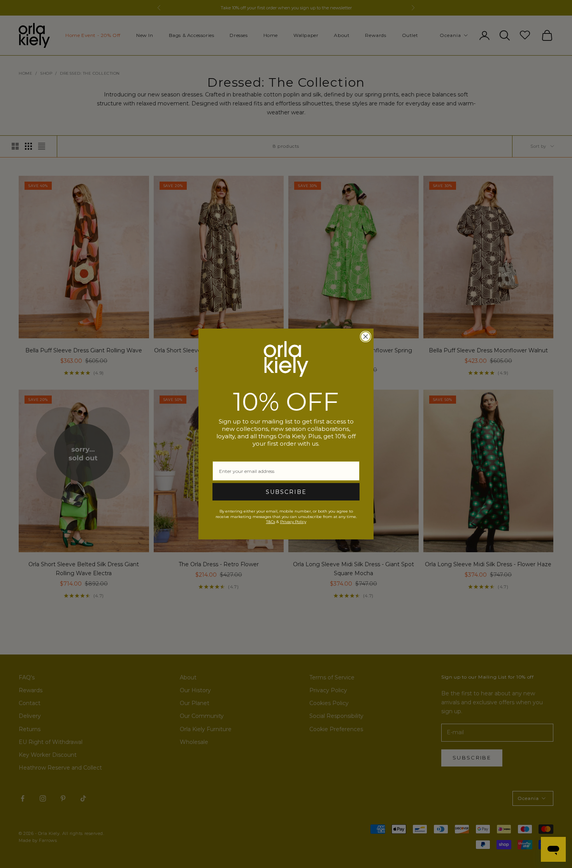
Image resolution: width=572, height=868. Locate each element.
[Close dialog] (365, 336)
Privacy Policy (293, 521)
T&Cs (270, 521)
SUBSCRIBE (286, 491)
